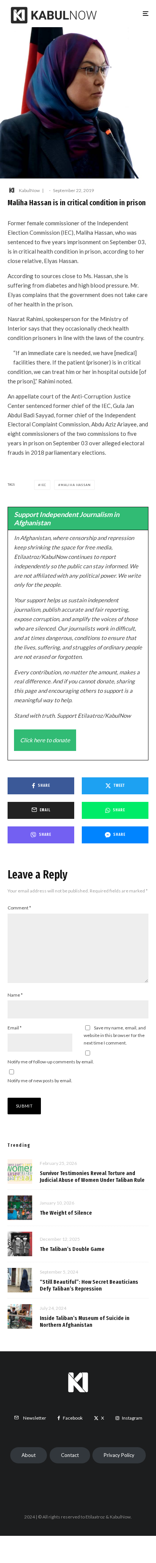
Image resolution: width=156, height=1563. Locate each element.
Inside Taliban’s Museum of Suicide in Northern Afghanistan (84, 1321)
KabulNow (29, 190)
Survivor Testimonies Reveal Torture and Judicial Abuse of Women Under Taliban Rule (92, 1176)
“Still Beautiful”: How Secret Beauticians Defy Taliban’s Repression (89, 1285)
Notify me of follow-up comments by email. (51, 1062)
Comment (19, 908)
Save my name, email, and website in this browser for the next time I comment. (115, 1035)
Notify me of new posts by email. (40, 1080)
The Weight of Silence (66, 1212)
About (29, 1455)
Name (15, 995)
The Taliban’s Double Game (72, 1249)
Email (15, 1028)
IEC (43, 485)
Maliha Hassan (75, 485)
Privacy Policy (119, 1455)
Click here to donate (45, 740)
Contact (70, 1455)
